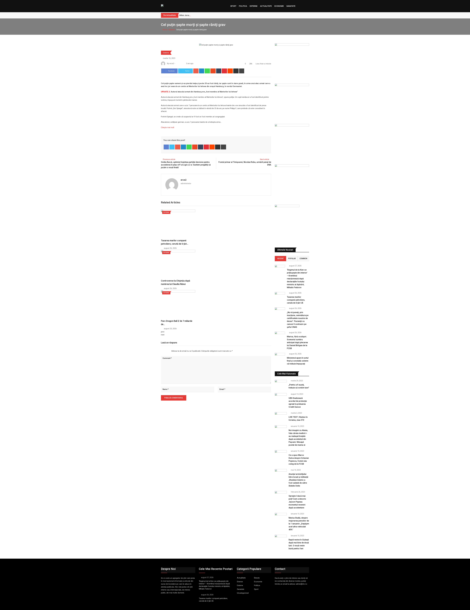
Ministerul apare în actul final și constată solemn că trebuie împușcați (297, 361)
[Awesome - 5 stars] (169, 351)
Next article (264, 159)
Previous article (169, 159)
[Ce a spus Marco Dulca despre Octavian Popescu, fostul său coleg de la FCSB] (281, 455)
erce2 (183, 180)
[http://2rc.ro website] (177, 63)
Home (164, 30)
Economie (279, 6)
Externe (253, 6)
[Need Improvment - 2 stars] (163, 351)
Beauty (257, 578)
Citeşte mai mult (167, 127)
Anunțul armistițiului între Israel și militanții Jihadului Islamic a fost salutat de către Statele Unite (298, 480)
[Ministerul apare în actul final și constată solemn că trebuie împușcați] (280, 357)
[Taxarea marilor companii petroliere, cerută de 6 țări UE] (280, 296)
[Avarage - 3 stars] (165, 351)
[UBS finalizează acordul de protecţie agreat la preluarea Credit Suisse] (281, 398)
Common (303, 259)
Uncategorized (243, 593)
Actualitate (266, 6)
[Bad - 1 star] (161, 351)
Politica (243, 6)
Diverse (240, 582)
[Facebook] (166, 147)
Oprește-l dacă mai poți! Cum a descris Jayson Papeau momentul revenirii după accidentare (297, 502)
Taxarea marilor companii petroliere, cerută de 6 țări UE (296, 300)
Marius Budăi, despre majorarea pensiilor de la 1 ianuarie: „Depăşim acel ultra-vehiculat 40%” (299, 524)
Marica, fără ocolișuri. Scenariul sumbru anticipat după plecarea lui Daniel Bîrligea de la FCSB (297, 342)
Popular (292, 259)
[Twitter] (172, 147)
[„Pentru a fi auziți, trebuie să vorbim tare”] (281, 384)
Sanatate (290, 6)
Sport (233, 6)
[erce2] (179, 63)
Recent (280, 259)
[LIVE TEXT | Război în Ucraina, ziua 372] (281, 417)
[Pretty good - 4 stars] (167, 351)
